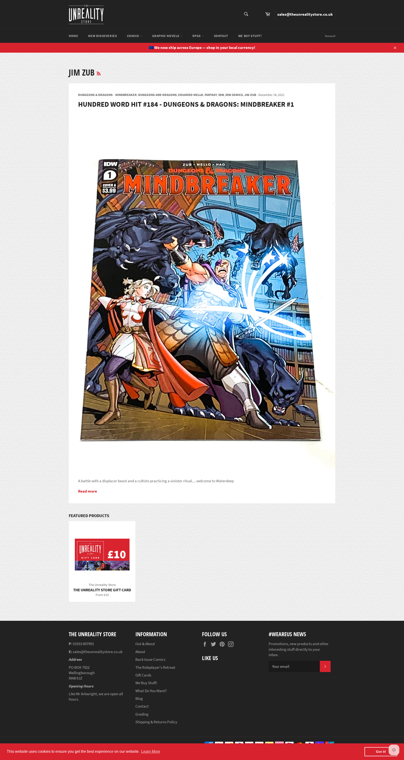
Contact (221, 36)
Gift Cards (143, 675)
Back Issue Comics (150, 659)
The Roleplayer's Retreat (155, 667)
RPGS (197, 36)
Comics (133, 36)
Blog (139, 698)
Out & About (145, 643)
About (140, 651)
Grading (141, 714)
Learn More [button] (150, 751)
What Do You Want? (151, 690)
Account (330, 36)
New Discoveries (102, 36)
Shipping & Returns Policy (156, 721)
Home (73, 36)
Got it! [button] (381, 751)
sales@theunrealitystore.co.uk (305, 14)
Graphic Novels (166, 36)
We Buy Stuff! (250, 36)
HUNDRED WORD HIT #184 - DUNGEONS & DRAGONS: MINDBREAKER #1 (186, 104)
